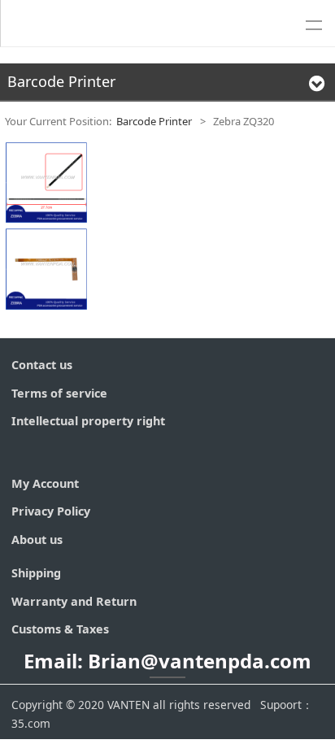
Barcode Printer (154, 121)
